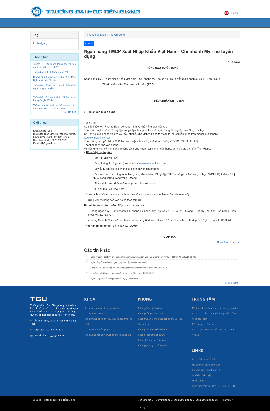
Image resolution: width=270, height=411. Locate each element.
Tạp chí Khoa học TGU (203, 359)
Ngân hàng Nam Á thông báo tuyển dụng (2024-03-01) (115, 278)
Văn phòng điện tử (183, 399)
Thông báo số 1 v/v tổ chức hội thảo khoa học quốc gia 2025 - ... (54, 90)
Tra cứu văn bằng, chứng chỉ (206, 364)
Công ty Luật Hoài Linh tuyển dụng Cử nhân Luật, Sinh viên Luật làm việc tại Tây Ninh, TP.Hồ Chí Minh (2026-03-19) (143, 256)
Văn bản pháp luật (201, 375)
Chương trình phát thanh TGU (207, 370)
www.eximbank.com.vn (97, 137)
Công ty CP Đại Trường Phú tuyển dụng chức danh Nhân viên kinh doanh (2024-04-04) (130, 267)
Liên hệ (141, 407)
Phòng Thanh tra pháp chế (151, 334)
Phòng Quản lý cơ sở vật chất (153, 345)
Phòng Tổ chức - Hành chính (152, 329)
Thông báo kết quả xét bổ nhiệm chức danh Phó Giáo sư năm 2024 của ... (54, 98)
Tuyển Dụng (118, 34)
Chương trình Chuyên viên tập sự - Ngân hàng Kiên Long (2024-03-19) (122, 272)
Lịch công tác (144, 399)
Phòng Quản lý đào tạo (150, 308)
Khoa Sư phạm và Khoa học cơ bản (102, 308)
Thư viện (226, 399)
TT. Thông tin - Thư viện (204, 324)
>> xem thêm (70, 111)
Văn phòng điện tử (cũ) (207, 399)
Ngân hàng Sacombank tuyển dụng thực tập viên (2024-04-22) (119, 262)
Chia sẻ (89, 43)
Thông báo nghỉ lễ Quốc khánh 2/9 (50, 63)
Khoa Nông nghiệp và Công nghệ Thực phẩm (107, 334)
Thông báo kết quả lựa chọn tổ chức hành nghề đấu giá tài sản (54, 78)
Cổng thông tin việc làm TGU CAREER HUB (213, 386)
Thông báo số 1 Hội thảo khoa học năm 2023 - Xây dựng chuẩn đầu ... (54, 106)
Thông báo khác (96, 34)
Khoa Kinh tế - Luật (228, 242)
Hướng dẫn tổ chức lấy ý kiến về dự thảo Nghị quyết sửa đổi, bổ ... (54, 70)
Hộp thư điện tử (162, 399)
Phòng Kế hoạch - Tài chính (152, 340)
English (233, 13)
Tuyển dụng (198, 380)
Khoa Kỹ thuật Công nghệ (97, 329)
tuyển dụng (39, 43)
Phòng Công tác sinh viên (151, 313)
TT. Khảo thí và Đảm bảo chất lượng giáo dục (215, 308)
